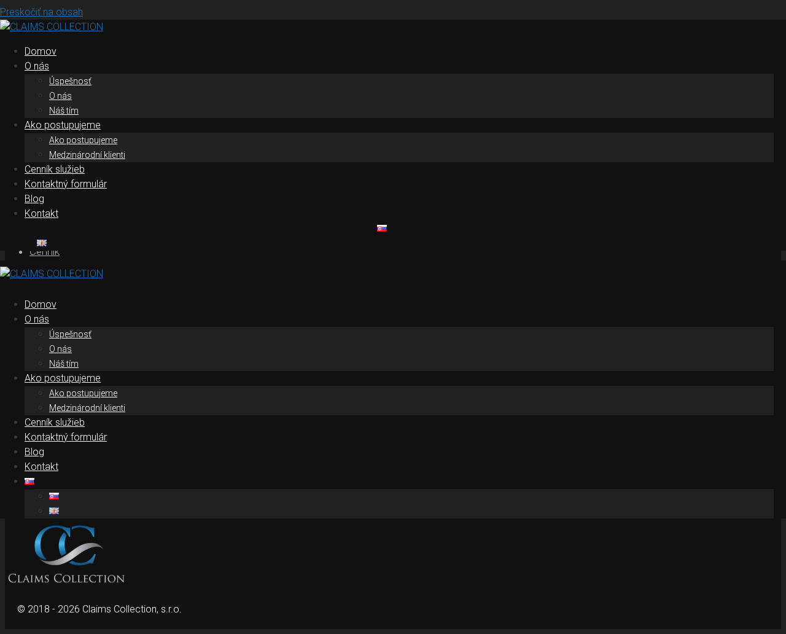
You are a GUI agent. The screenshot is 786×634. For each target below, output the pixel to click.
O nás (37, 66)
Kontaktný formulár (66, 184)
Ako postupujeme (63, 125)
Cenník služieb (55, 169)
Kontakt (41, 213)
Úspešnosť (70, 81)
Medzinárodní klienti (87, 155)
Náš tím (64, 110)
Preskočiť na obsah (41, 12)
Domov (40, 51)
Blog (34, 199)
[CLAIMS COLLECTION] (51, 27)
